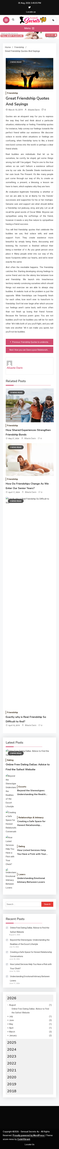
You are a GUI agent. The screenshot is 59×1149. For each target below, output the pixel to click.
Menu (27, 28)
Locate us (31, 12)
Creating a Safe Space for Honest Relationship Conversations (31, 823)
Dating (10, 760)
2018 (11, 1091)
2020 (11, 1077)
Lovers (21, 874)
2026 (11, 998)
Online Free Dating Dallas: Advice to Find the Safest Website (29, 930)
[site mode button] (53, 19)
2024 (11, 1049)
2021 (11, 1070)
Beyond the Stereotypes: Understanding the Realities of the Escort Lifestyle (32, 792)
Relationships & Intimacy (31, 817)
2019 (11, 1084)
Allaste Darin (34, 110)
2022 (11, 1063)
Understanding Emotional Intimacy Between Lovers (31, 880)
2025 (11, 1042)
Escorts (22, 786)
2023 (11, 1056)
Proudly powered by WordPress (29, 1135)
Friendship (12, 93)
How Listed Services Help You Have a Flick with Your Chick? (31, 852)
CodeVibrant (23, 1139)
